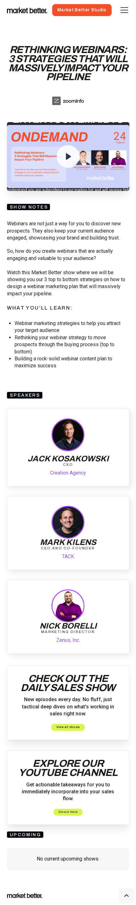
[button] (123, 10)
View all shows (68, 727)
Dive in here (68, 811)
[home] (27, 10)
